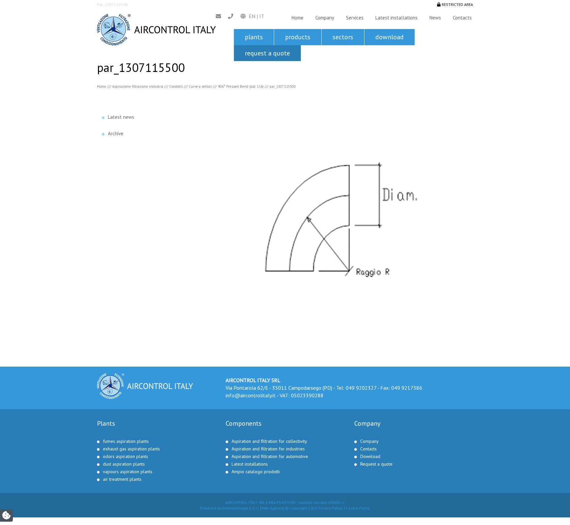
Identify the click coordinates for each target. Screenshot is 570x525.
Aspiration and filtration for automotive (270, 456)
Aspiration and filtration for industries (268, 449)
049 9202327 (361, 387)
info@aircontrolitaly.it (251, 395)
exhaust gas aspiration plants (131, 449)
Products (297, 37)
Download (389, 37)
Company (324, 18)
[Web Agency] (271, 508)
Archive (115, 133)
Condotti (176, 86)
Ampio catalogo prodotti (256, 472)
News (435, 18)
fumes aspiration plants (126, 441)
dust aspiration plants (124, 464)
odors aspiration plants (125, 456)
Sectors (342, 37)
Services (355, 18)
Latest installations (396, 18)
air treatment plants (122, 479)
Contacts (462, 18)
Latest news (121, 117)
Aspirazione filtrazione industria (137, 86)
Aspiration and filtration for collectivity (269, 441)
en (252, 16)
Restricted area (457, 4)
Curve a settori (200, 86)
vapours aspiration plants (127, 472)
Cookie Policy (358, 508)
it (261, 16)
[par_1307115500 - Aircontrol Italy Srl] (156, 29)
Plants (254, 37)
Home (297, 18)
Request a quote (267, 53)
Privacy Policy (330, 508)
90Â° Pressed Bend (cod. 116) (241, 86)
